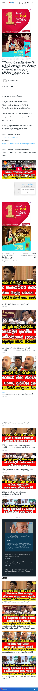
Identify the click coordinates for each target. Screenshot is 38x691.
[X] (25, 3)
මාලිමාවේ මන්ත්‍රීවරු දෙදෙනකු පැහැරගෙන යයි (28, 255)
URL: (19, 189)
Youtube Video (14, 80)
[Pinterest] (19, 412)
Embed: (18, 192)
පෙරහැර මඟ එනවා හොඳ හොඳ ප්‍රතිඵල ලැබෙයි (17, 470)
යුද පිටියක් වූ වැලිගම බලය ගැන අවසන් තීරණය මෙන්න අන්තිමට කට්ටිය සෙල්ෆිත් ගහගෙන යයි (9, 257)
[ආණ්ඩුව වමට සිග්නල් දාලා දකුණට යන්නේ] (19, 435)
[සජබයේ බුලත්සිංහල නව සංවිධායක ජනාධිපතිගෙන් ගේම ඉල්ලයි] (19, 506)
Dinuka (9, 540)
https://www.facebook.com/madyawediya (18, 144)
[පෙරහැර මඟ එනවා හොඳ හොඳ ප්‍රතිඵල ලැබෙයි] (19, 482)
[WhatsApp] (19, 416)
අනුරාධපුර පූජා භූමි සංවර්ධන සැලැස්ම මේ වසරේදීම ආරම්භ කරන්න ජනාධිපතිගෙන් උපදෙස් (18, 446)
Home (3, 58)
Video (4, 578)
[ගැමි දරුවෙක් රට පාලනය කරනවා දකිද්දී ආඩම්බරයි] (19, 527)
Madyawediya (27, 184)
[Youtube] (28, 3)
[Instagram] (22, 3)
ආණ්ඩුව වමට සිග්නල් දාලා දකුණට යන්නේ (16, 423)
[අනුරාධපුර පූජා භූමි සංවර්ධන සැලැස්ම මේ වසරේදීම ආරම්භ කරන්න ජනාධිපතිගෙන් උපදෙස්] (19, 459)
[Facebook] (19, 3)
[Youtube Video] (5, 81)
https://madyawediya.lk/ (11, 137)
